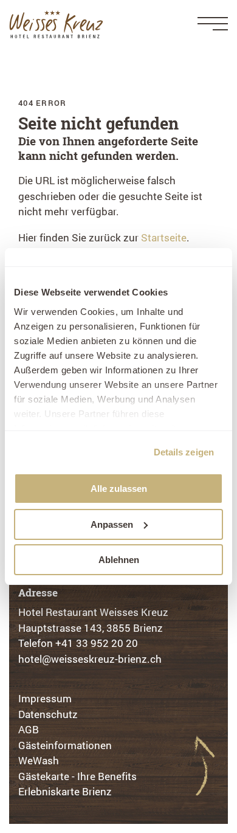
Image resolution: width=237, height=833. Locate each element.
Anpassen (112, 524)
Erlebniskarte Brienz (65, 791)
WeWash (38, 760)
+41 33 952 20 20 (96, 643)
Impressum (45, 698)
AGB (28, 729)
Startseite (164, 237)
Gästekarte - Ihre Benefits (77, 776)
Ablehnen (118, 560)
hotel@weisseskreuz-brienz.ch (90, 659)
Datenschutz (48, 714)
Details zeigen (184, 452)
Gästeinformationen (65, 745)
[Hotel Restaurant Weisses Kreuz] (56, 24)
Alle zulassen (119, 488)
